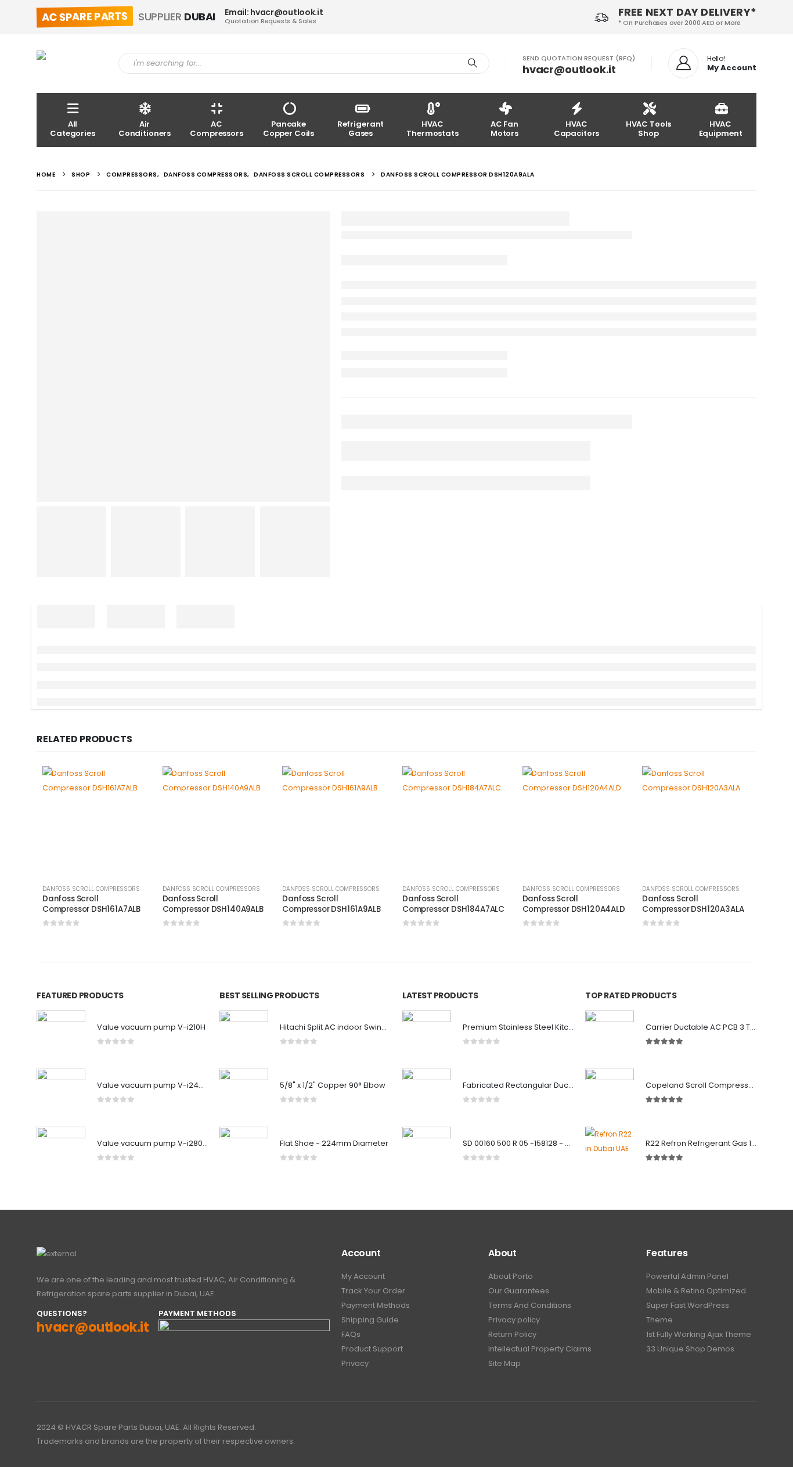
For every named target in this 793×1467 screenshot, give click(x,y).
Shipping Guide (370, 1319)
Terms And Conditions (529, 1305)
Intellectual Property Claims (540, 1348)
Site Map (504, 1363)
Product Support (372, 1348)
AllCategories (72, 128)
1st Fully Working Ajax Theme (698, 1334)
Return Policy (512, 1334)
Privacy (355, 1363)
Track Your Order (373, 1290)
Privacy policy (514, 1319)
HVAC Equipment (720, 128)
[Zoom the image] (57, 1253)
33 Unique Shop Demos (690, 1348)
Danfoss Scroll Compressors (91, 888)
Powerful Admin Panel (687, 1276)
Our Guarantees (518, 1290)
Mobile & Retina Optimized (696, 1290)
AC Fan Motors (504, 128)
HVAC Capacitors (577, 128)
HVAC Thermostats (432, 128)
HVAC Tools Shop (649, 128)
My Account (363, 1276)
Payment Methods (375, 1305)
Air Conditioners (144, 128)
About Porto (510, 1276)
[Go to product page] (96, 820)
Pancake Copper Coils (288, 128)
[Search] (472, 63)
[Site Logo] (69, 63)
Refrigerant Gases (360, 128)
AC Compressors (216, 128)
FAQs (351, 1334)
